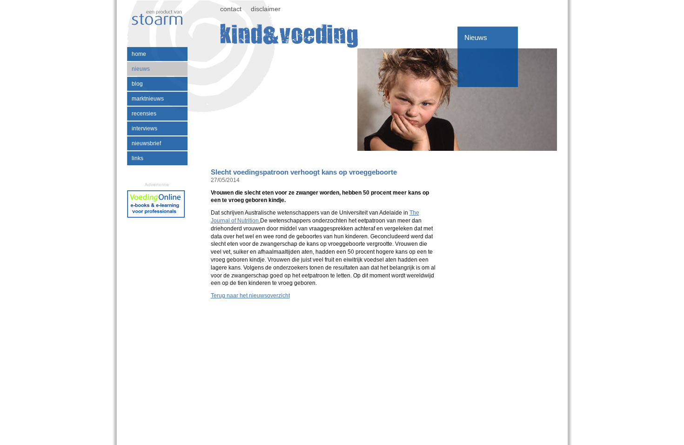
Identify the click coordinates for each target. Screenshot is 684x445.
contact (230, 9)
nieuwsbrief (146, 143)
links (137, 158)
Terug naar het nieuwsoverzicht (250, 295)
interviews (144, 128)
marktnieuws (148, 98)
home (139, 54)
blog (137, 84)
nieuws (141, 69)
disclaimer (266, 9)
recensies (144, 113)
